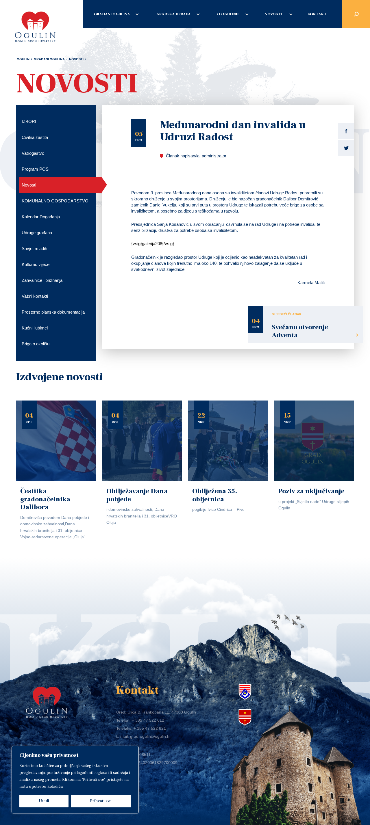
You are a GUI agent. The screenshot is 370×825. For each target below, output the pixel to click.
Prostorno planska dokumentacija (53, 312)
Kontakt (317, 14)
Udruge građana (37, 232)
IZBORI (29, 121)
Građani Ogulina (112, 14)
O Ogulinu (227, 14)
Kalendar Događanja (41, 216)
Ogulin (23, 59)
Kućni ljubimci (35, 327)
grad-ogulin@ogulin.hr (150, 736)
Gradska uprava (173, 14)
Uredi (44, 801)
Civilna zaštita (35, 137)
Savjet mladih (34, 248)
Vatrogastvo (33, 153)
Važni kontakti (35, 296)
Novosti (273, 14)
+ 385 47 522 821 (150, 728)
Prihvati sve (101, 801)
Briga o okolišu (35, 343)
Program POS (35, 169)
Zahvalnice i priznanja (42, 280)
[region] (75, 779)
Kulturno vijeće (35, 264)
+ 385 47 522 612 (148, 720)
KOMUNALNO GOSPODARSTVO (55, 200)
